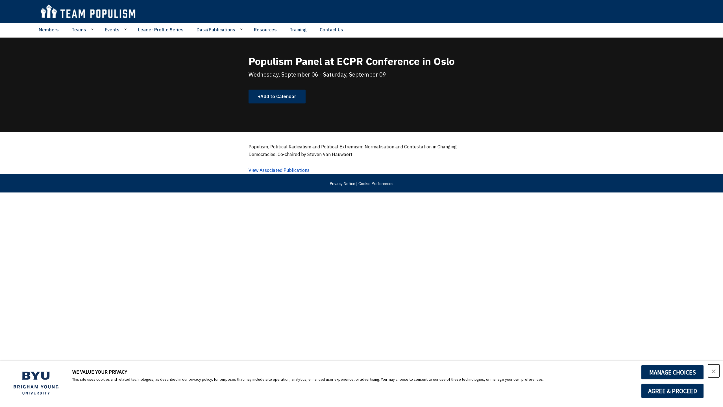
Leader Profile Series (161, 30)
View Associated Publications (279, 170)
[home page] (90, 11)
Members (49, 30)
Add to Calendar (278, 96)
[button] (713, 370)
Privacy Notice (342, 183)
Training (298, 30)
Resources (265, 30)
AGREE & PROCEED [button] (672, 391)
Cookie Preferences (375, 183)
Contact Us (331, 30)
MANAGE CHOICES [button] (672, 372)
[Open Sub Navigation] (93, 29)
